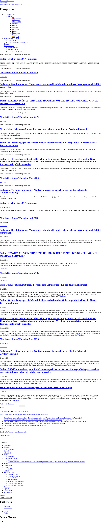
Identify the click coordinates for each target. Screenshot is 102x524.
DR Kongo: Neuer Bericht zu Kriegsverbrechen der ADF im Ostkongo (36, 387)
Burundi (6, 451)
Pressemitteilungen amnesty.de (38, 414)
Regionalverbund (9, 14)
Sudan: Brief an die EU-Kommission (18, 59)
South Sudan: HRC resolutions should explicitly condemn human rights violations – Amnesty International (33, 245)
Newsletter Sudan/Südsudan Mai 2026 (19, 178)
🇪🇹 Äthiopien (16, 18)
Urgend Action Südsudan (16, 485)
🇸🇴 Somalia (15, 29)
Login (6, 511)
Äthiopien (7, 447)
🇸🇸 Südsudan (16, 33)
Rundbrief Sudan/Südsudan (16, 481)
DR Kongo (7, 453)
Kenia (6, 463)
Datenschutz (8, 508)
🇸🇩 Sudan (15, 31)
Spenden (6, 44)
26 (6, 404)
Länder (10, 16)
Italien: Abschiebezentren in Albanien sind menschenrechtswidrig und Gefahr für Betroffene (33, 420)
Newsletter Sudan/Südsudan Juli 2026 (19, 72)
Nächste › (11, 404)
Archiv (6, 513)
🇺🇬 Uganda (15, 37)
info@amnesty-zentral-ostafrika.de (15, 432)
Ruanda (6, 467)
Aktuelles (11, 449)
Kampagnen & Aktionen (11, 38)
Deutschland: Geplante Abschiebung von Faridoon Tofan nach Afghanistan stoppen (30, 423)
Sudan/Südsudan (9, 472)
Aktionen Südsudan (14, 476)
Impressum (7, 506)
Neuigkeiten (8, 465)
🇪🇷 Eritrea (15, 23)
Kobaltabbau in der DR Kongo (17, 42)
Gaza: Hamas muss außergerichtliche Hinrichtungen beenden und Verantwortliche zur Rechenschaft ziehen (37, 418)
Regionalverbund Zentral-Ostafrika (11, 4)
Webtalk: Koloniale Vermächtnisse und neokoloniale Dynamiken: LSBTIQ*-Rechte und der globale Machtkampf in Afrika (46, 462)
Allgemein (7, 445)
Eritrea (6, 454)
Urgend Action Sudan (15, 483)
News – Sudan (12, 478)
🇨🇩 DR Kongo (16, 22)
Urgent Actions (13, 40)
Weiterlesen (3, 65)
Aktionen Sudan (13, 474)
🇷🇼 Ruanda (15, 27)
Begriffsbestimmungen (15, 51)
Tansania (15, 35)
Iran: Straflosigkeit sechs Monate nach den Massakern (21, 425)
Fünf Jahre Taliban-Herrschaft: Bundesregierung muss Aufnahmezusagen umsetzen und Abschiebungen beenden (39, 421)
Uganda (6, 489)
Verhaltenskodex (13, 49)
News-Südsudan (13, 480)
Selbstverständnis (13, 47)
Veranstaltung (8, 492)
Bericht (10, 469)
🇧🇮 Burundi (16, 20)
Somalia (6, 471)
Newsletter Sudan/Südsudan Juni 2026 (19, 117)
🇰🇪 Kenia (15, 25)
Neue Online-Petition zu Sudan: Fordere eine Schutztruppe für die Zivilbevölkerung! (43, 129)
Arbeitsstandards (9, 46)
